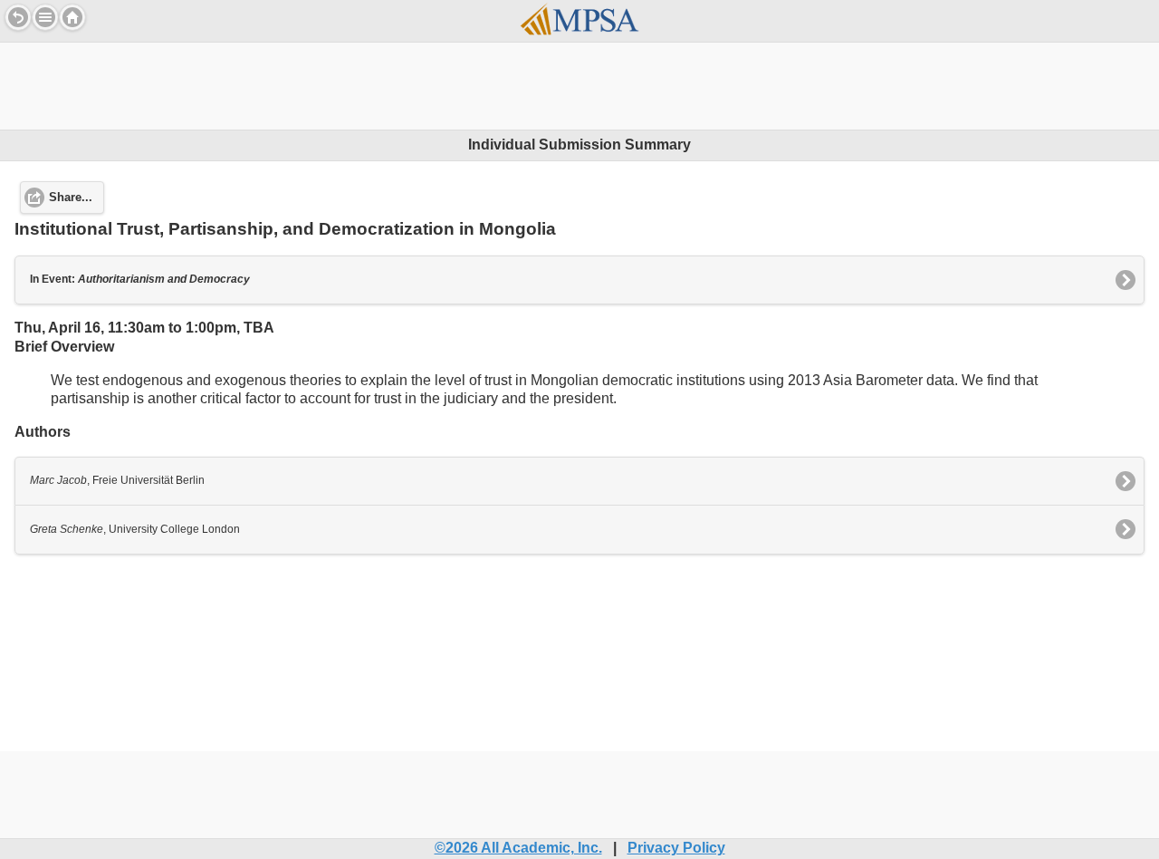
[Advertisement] (579, 83)
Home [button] (72, 17)
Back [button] (18, 17)
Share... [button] (70, 197)
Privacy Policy (676, 847)
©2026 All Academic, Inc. (518, 847)
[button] (45, 17)
